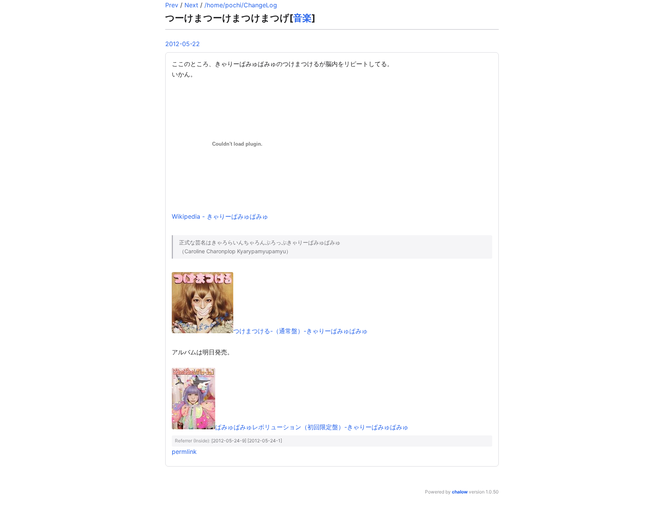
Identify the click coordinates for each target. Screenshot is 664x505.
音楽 (302, 17)
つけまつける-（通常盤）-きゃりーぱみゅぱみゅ (300, 331)
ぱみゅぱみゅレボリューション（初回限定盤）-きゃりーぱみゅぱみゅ (311, 427)
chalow (460, 492)
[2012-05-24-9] (228, 441)
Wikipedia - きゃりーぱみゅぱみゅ (220, 216)
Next (191, 5)
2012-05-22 (182, 44)
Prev (171, 5)
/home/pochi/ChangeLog (240, 5)
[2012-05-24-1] (264, 441)
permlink (184, 451)
